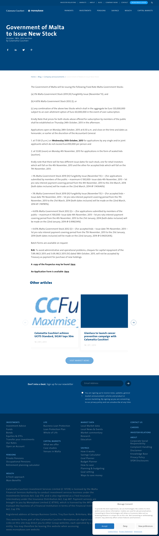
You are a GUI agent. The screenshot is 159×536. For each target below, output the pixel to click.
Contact (124, 2)
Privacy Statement (126, 531)
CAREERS (134, 428)
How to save (87, 465)
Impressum (138, 531)
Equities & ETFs (14, 436)
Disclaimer (136, 450)
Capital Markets (145, 10)
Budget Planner (89, 462)
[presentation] (133, 322)
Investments (85, 10)
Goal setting (87, 472)
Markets (83, 2)
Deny (125, 526)
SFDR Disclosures (139, 461)
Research (85, 436)
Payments (69, 10)
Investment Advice (16, 426)
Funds (9, 429)
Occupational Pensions (18, 462)
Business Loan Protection (56, 426)
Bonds (9, 433)
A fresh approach (15, 477)
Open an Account (15, 446)
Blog (100, 2)
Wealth (128, 10)
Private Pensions (15, 458)
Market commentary (91, 433)
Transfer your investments (20, 439)
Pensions (101, 10)
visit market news (79, 360)
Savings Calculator (90, 455)
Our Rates (11, 443)
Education (86, 439)
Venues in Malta (52, 451)
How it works (88, 451)
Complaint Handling (141, 447)
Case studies (50, 448)
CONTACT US (136, 422)
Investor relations (68, 2)
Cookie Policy (113, 531)
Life (45, 422)
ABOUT (133, 438)
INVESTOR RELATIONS (140, 433)
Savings (115, 10)
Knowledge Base (139, 454)
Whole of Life (50, 433)
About (92, 2)
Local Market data (90, 426)
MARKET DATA (87, 422)
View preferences (145, 526)
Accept (104, 526)
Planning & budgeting (92, 468)
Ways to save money (91, 475)
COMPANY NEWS (112, 2)
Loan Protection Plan (54, 429)
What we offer (51, 445)
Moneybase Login (139, 2)
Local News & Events (92, 429)
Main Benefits (13, 480)
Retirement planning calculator (23, 465)
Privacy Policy (137, 457)
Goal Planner (87, 458)
